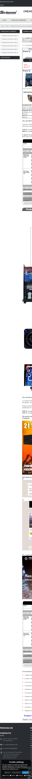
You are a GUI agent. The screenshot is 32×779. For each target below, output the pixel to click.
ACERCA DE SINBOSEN (18, 20)
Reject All (7, 772)
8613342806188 (13, 748)
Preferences (20, 775)
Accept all (25, 772)
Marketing (28, 775)
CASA (4, 20)
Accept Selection (16, 772)
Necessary (6, 775)
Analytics (13, 775)
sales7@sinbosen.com (12, 744)
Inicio (2, 26)
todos (7, 26)
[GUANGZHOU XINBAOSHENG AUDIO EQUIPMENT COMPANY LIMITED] (8, 12)
